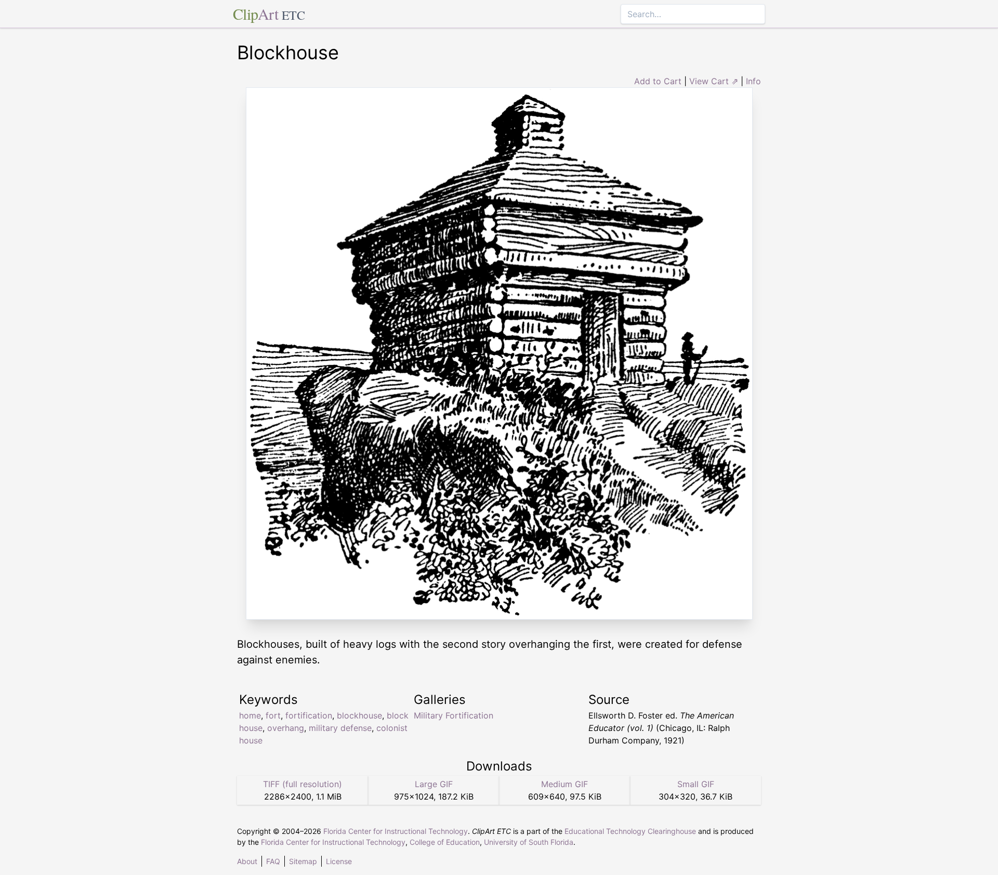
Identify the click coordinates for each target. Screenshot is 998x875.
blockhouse (359, 715)
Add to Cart (657, 81)
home (250, 715)
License (339, 861)
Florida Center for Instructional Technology (395, 831)
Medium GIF (564, 784)
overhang (285, 728)
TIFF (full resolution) (302, 784)
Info (753, 81)
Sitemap (303, 861)
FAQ (273, 861)
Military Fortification (453, 715)
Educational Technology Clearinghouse (630, 831)
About (247, 861)
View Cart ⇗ (713, 81)
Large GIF (434, 784)
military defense (340, 728)
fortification (308, 715)
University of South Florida (528, 842)
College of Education (445, 842)
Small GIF (695, 784)
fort (273, 715)
